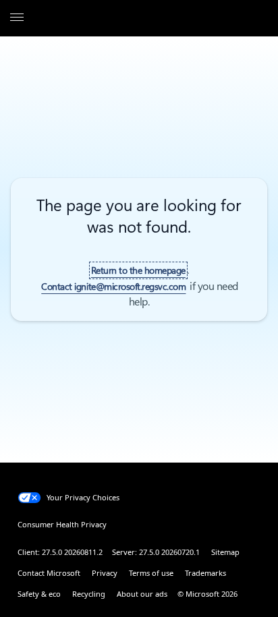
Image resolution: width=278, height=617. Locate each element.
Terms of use (151, 573)
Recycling (88, 594)
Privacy (104, 573)
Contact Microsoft (49, 573)
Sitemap (225, 552)
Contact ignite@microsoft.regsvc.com (113, 286)
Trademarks (205, 573)
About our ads (142, 594)
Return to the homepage (138, 270)
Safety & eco (39, 594)
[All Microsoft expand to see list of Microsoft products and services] (17, 18)
